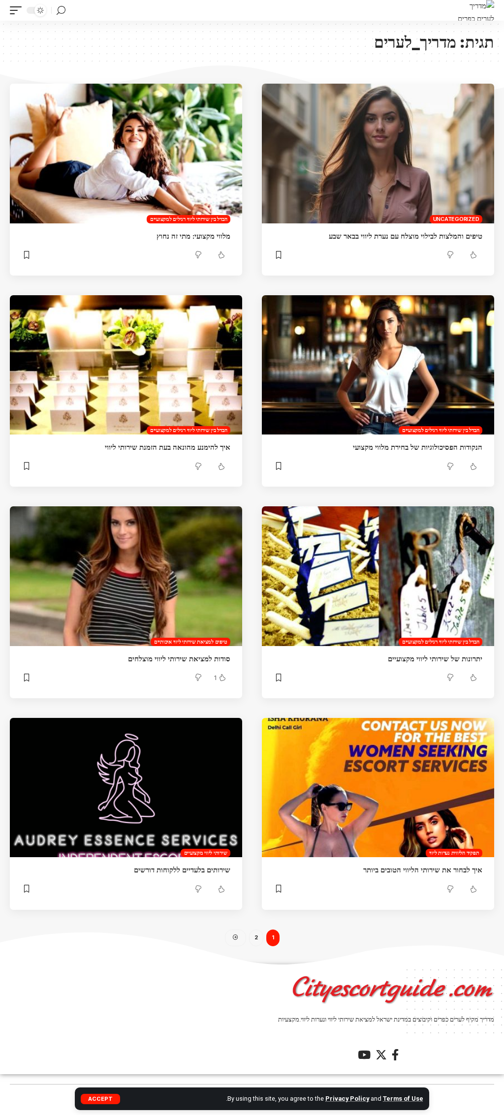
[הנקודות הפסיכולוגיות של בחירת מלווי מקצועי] (378, 364)
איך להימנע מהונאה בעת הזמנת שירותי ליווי (167, 447)
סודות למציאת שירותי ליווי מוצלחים (179, 658)
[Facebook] (395, 1054)
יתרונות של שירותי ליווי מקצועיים (435, 658)
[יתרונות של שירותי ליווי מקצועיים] (378, 576)
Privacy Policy (347, 1098)
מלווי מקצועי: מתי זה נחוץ (193, 236)
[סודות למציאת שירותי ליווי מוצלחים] (126, 576)
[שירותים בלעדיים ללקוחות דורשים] (126, 787)
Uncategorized (456, 219)
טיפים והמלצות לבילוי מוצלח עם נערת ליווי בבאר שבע (405, 236)
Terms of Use (403, 1098)
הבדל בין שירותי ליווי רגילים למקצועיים (188, 219)
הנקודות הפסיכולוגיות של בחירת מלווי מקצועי (417, 447)
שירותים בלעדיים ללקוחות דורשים (182, 869)
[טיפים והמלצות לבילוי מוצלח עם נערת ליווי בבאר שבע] (378, 153)
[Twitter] (381, 1054)
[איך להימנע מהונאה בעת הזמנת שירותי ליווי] (126, 364)
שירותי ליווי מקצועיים (205, 852)
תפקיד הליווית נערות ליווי (454, 852)
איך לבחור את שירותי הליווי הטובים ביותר (422, 869)
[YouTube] (364, 1054)
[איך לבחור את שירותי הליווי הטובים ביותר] (378, 787)
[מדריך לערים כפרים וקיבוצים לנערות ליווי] (475, 10)
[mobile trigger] (18, 10)
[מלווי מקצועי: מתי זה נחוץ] (126, 153)
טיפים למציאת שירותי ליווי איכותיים (190, 641)
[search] (61, 10)
